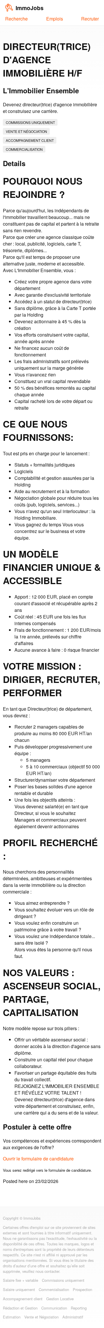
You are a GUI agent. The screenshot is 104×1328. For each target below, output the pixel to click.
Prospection (82, 1289)
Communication (54, 1308)
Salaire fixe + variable (20, 1280)
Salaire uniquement (19, 1289)
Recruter (90, 18)
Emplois (54, 18)
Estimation (12, 1317)
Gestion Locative (60, 1298)
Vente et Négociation (26, 131)
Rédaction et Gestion (20, 1308)
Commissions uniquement (30, 122)
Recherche (16, 18)
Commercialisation (24, 149)
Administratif (72, 1317)
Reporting (79, 1308)
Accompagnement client (30, 140)
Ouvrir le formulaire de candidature (38, 1158)
